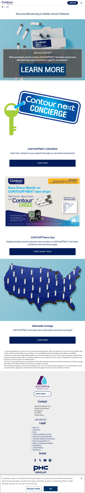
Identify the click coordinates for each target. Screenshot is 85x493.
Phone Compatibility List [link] (41, 441)
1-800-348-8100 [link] (40, 419)
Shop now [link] (72, 3)
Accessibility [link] (37, 445)
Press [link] (34, 432)
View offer (42, 163)
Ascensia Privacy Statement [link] (42, 436)
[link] (7, 3)
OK (50, 489)
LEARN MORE (42, 340)
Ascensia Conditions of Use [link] (42, 434)
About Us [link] (36, 428)
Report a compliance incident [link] (43, 443)
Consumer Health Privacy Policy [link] (44, 439)
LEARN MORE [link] (42, 69)
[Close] (81, 478)
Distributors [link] (37, 450)
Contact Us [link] (36, 430)
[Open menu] (81, 3)
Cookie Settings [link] (38, 448)
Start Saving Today (42, 252)
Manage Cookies (33, 489)
